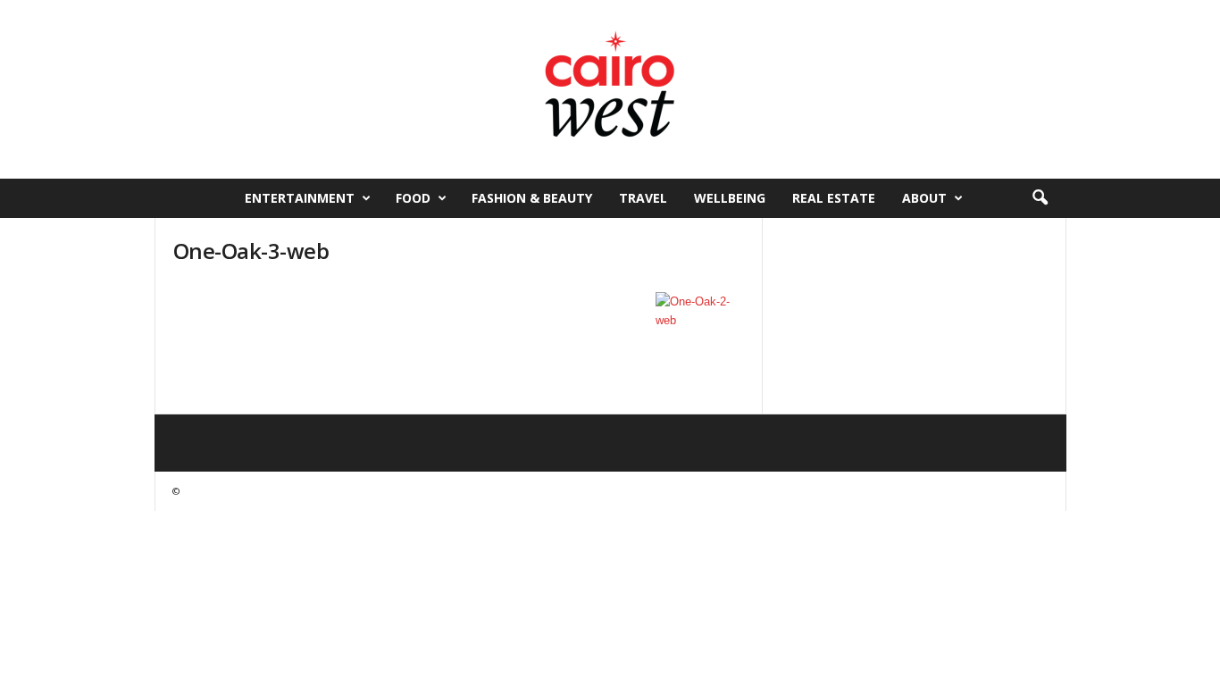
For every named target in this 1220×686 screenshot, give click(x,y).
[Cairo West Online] (610, 89)
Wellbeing (729, 197)
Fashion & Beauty (532, 197)
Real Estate (833, 197)
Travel (643, 197)
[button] (1039, 198)
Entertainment (300, 197)
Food (413, 197)
